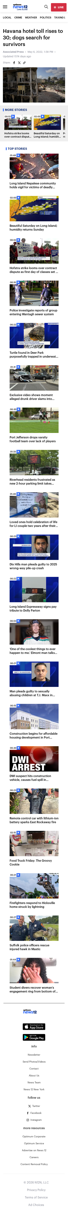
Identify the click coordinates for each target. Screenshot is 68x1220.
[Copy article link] (24, 62)
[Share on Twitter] (19, 62)
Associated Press (13, 52)
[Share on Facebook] (14, 62)
